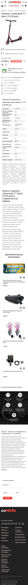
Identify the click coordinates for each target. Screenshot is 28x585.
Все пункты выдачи (7, 520)
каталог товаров (13, 5)
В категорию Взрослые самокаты (12, 387)
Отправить (7, 498)
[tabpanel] (14, 32)
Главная (3, 10)
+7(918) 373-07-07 (7, 524)
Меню (23, 2)
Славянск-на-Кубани (19, 72)
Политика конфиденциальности (9, 580)
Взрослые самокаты (20, 10)
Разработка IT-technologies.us (8, 584)
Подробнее (4, 469)
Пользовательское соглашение (9, 582)
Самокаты (10, 10)
